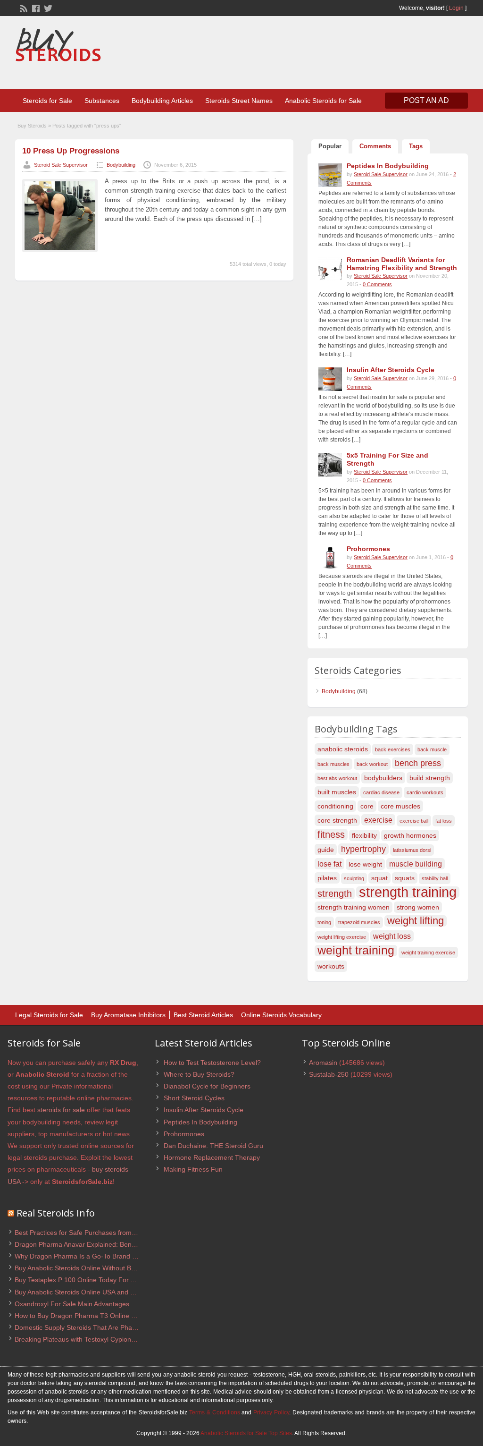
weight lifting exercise (341, 937)
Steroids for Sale (47, 100)
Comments (375, 146)
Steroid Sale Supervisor (61, 165)
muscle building (415, 863)
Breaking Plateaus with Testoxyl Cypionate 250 (84, 1339)
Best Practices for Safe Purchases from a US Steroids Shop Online (114, 1232)
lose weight (365, 864)
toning (324, 922)
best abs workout (337, 778)
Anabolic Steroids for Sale (323, 100)
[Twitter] (47, 7)
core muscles (400, 806)
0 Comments (377, 284)
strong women (418, 907)
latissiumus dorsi (412, 850)
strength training (408, 892)
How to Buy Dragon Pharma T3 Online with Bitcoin (90, 1315)
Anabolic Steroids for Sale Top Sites (246, 1433)
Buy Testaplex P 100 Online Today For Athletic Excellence (100, 1280)
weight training (355, 950)
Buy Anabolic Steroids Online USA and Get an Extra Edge (100, 1292)
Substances (101, 100)
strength (334, 893)
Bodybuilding (121, 165)
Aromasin (323, 1062)
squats (405, 878)
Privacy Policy (271, 1412)
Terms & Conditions (214, 1412)
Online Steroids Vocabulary (281, 1015)
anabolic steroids (342, 749)
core (367, 806)
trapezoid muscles (359, 922)
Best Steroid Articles (203, 1015)
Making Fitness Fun (193, 1169)
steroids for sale (61, 1110)
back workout (372, 764)
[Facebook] (35, 7)
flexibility (364, 835)
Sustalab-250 (329, 1074)
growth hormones (410, 835)
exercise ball (414, 821)
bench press (418, 763)
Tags (416, 146)
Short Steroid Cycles (194, 1098)
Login (456, 8)
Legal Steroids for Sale (49, 1015)
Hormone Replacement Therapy (212, 1157)
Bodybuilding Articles (162, 100)
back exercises (392, 749)
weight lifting (415, 921)
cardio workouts (425, 792)
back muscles (333, 764)
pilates (327, 878)
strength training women (353, 907)
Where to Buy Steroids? (199, 1074)
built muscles (336, 792)
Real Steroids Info (56, 1213)
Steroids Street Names (239, 100)
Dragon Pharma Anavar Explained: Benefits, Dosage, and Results (112, 1244)
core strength (337, 820)
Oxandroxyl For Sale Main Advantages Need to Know (94, 1304)
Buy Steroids (32, 125)
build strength (429, 778)
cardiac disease (381, 792)
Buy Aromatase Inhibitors (128, 1015)
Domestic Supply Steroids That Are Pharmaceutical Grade (101, 1327)
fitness (331, 834)
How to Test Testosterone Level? (212, 1062)
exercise (378, 820)
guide (325, 849)
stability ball (435, 878)
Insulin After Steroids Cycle (203, 1110)
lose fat (329, 863)
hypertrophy (363, 849)
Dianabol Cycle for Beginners (207, 1086)
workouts (330, 966)
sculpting (354, 878)
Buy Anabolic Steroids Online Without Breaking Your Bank (100, 1268)
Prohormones (184, 1134)
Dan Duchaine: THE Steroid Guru (213, 1145)
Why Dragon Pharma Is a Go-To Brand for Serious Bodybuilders (110, 1256)
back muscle (432, 749)
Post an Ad (426, 100)
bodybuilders (383, 778)
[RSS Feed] (22, 7)
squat (379, 878)
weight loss (392, 936)
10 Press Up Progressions (70, 150)
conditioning (335, 806)
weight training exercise (428, 952)
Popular (329, 146)
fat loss (443, 821)
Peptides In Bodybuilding (200, 1122)
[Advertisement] (296, 54)
